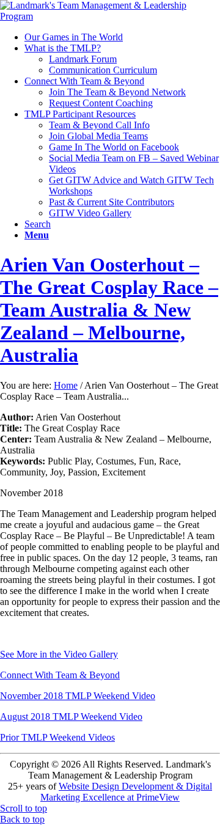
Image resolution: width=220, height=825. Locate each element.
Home (66, 385)
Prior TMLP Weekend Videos (57, 737)
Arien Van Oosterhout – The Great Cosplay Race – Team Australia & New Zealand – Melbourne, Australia (109, 310)
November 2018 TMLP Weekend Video (77, 696)
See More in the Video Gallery (59, 654)
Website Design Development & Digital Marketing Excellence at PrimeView (126, 791)
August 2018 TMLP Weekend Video (71, 716)
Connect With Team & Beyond (60, 675)
